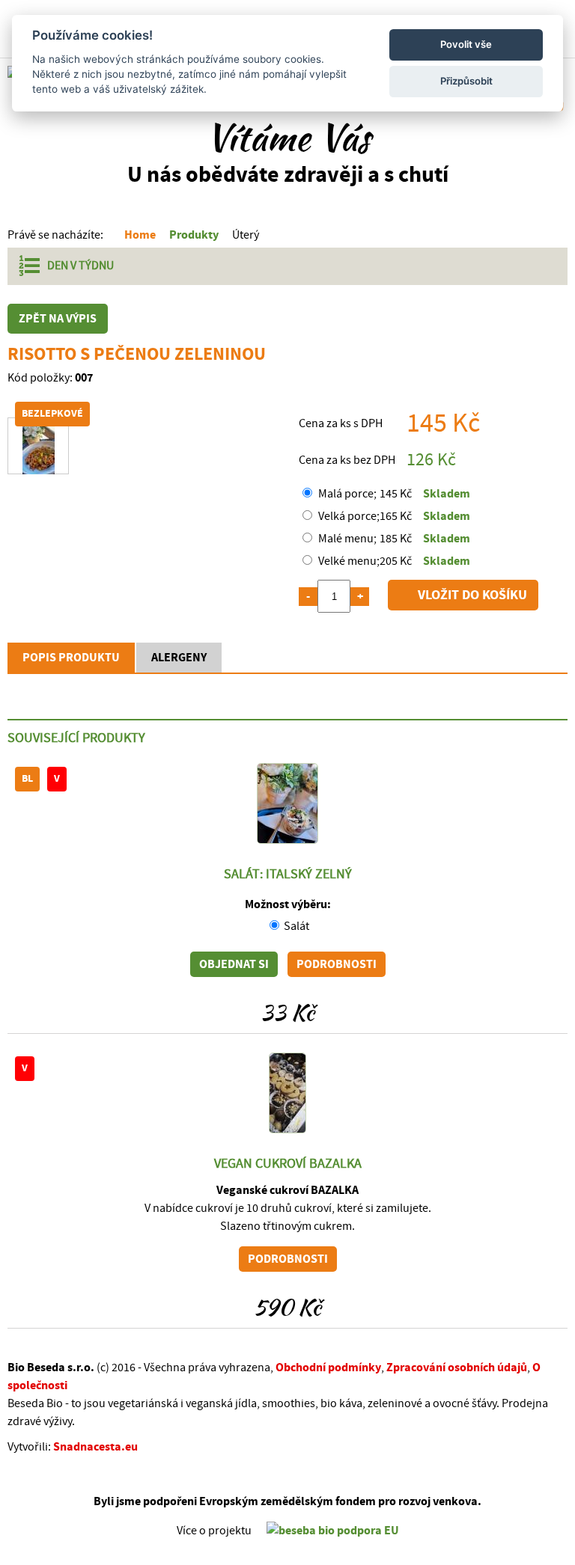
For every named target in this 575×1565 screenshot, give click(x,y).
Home (140, 235)
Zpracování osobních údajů (456, 1367)
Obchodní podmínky (328, 1367)
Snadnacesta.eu (95, 1447)
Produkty (194, 235)
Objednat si (234, 964)
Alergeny (179, 657)
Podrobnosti (336, 964)
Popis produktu (71, 657)
